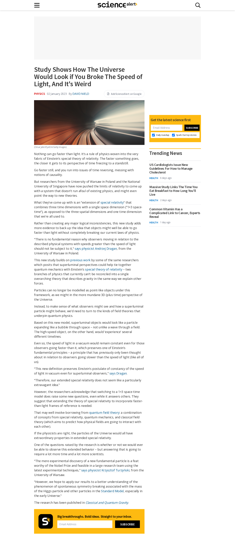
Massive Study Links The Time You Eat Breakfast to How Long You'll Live (173, 190)
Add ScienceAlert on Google (126, 94)
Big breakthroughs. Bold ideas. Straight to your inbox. (94, 516)
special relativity (112, 202)
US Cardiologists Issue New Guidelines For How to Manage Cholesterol (171, 168)
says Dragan (118, 373)
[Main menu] (37, 5)
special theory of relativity (103, 269)
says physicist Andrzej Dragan (96, 248)
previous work (80, 260)
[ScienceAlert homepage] (117, 5)
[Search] (198, 5)
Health (153, 178)
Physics (39, 94)
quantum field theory (104, 412)
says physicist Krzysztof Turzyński (105, 470)
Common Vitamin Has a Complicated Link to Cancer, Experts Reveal (174, 213)
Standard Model (112, 491)
